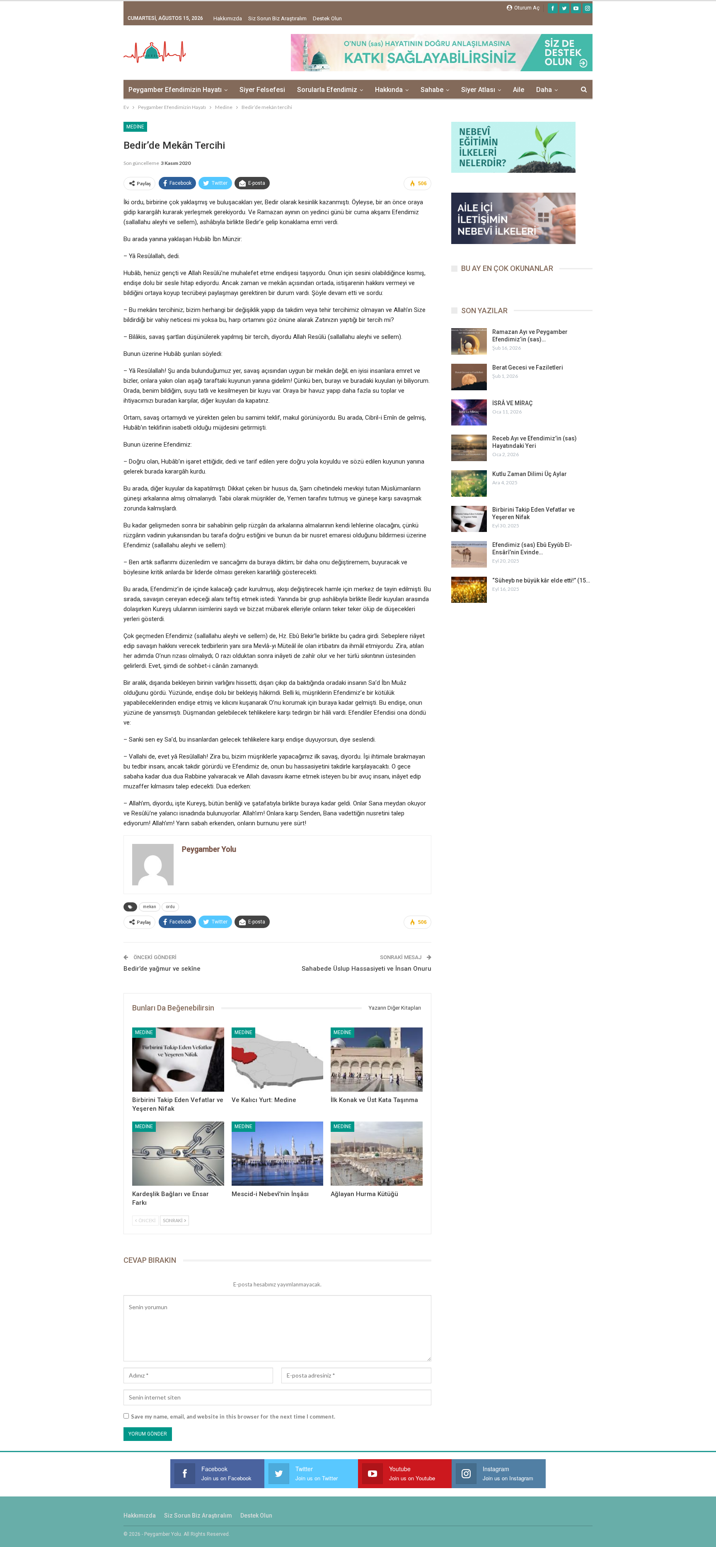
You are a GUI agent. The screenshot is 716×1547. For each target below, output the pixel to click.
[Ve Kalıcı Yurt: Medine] (278, 1059)
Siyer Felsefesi (262, 90)
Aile (518, 90)
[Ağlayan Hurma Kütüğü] (377, 1154)
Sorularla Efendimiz (327, 90)
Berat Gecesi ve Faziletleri (527, 367)
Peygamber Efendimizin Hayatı (175, 90)
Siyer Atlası (478, 90)
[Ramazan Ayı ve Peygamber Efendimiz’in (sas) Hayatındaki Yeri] (469, 341)
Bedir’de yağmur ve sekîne (162, 968)
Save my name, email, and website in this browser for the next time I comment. (233, 1416)
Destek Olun (327, 18)
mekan (149, 906)
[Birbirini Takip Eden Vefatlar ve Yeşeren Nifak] (178, 1059)
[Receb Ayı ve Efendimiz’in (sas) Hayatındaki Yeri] (469, 448)
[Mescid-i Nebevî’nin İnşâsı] (278, 1154)
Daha (544, 90)
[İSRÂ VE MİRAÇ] (469, 412)
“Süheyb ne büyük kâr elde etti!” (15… (541, 580)
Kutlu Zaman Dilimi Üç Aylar (529, 474)
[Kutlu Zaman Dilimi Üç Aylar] (469, 483)
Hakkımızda (227, 18)
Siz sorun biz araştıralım (277, 18)
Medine (135, 127)
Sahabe (432, 90)
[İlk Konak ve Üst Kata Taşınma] (377, 1059)
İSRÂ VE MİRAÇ (512, 403)
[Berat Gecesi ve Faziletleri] (469, 377)
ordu (170, 906)
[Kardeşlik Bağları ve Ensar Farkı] (178, 1154)
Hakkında (389, 90)
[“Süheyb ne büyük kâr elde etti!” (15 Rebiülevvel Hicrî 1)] (469, 590)
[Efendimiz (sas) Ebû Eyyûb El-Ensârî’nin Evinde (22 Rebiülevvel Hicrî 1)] (469, 554)
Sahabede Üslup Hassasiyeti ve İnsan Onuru (366, 968)
